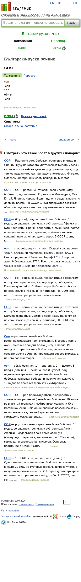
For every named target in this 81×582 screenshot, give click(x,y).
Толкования (22, 41)
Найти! (71, 23)
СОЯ (7, 160)
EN (52, 3)
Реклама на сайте (45, 504)
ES (67, 3)
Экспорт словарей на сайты (16, 516)
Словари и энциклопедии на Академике (35, 15)
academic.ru (16, 6)
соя (6, 248)
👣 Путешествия (10, 510)
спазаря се (66, 139)
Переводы (59, 41)
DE (60, 3)
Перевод (29, 75)
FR (75, 3)
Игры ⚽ (59, 48)
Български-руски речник (40, 33)
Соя (7, 336)
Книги (21, 48)
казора (8, 125)
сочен (14, 139)
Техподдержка (26, 504)
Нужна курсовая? (34, 116)
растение (31, 125)
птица (19, 125)
